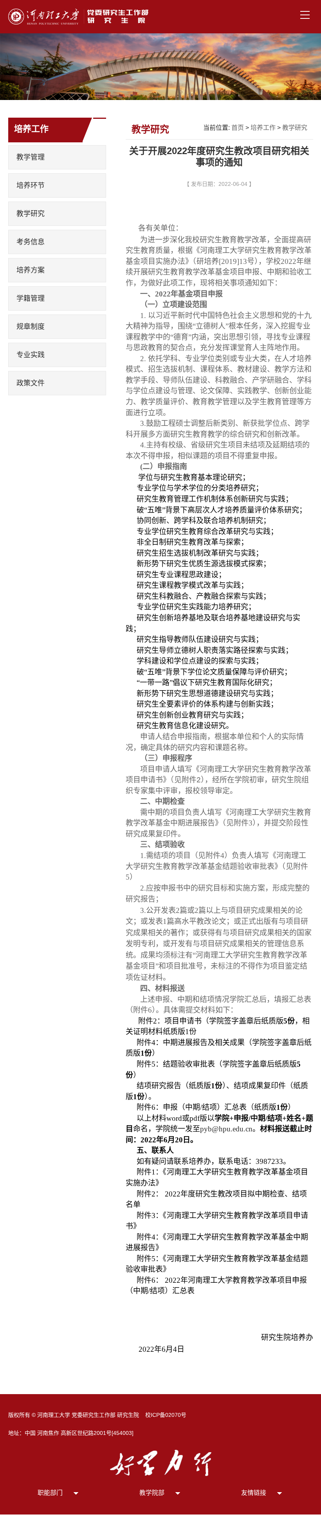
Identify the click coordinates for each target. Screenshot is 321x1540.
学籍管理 (30, 298)
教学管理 (30, 157)
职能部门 (50, 1492)
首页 (237, 127)
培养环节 (30, 185)
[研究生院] (80, 16)
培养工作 (263, 127)
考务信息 (30, 242)
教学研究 (30, 214)
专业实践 (30, 355)
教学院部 (151, 1492)
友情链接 (253, 1492)
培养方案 (30, 270)
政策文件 (30, 383)
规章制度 (30, 327)
